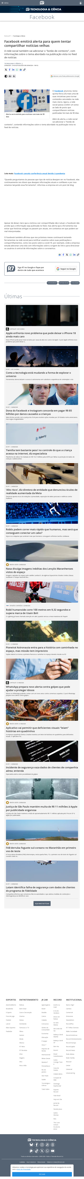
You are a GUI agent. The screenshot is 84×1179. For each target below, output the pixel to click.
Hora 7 (44, 1045)
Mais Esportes (10, 1028)
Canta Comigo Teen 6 (57, 1062)
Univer (68, 1065)
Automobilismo (11, 1005)
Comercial (69, 1012)
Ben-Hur (56, 1046)
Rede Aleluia (70, 1054)
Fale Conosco (31, 1162)
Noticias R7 (7, 36)
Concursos (45, 1024)
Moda (21, 1039)
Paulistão (9, 1031)
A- (14, 76)
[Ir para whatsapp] (47, 1151)
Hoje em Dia (57, 1099)
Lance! (8, 1024)
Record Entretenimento (74, 1039)
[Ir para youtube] (52, 1151)
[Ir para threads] (52, 1144)
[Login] (80, 2)
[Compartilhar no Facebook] (10, 70)
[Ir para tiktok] (36, 1151)
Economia (45, 1034)
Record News (70, 1050)
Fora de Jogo (10, 1016)
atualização (75, 283)
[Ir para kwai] (47, 1144)
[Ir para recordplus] (31, 1151)
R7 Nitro (22, 1046)
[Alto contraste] (6, 76)
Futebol (8, 1020)
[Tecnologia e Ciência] (42, 9)
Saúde (44, 1079)
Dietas (21, 1020)
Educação (45, 1037)
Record (57, 999)
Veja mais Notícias (42, 904)
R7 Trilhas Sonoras (72, 1028)
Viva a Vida (22, 1065)
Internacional (46, 1055)
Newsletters (70, 1020)
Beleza (21, 1005)
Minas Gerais (46, 1058)
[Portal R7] (42, 3)
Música (21, 1043)
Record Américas (71, 1035)
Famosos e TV (24, 1028)
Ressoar (69, 1062)
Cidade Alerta (57, 1074)
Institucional (74, 999)
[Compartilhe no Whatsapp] (17, 70)
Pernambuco (46, 1066)
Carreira (68, 1009)
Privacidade (41, 1162)
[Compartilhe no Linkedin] (13, 70)
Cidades (44, 1020)
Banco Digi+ (70, 1005)
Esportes (11, 999)
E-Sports (9, 1012)
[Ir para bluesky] (31, 1144)
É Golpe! (44, 1041)
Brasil (43, 1009)
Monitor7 (45, 1062)
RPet (21, 1054)
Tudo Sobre (45, 1089)
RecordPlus (70, 1024)
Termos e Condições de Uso (56, 1162)
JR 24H (45, 999)
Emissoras (69, 1016)
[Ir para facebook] (36, 1144)
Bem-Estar (22, 1009)
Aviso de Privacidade (24, 1169)
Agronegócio (46, 1005)
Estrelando (22, 1024)
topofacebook (52, 283)
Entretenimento (28, 999)
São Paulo (45, 1076)
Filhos (21, 1031)
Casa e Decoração (25, 1012)
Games (21, 1035)
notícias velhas (64, 283)
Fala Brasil (56, 1096)
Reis (54, 1119)
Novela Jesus (57, 1109)
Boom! (55, 1050)
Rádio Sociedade (71, 1031)
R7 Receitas (23, 1050)
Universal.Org (70, 1073)
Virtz (20, 1062)
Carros (44, 1016)
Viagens (21, 1058)
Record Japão (70, 1046)
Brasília (44, 1012)
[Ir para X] (42, 1151)
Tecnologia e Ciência (19, 36)
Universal (69, 1069)
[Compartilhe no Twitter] (6, 70)
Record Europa (71, 1043)
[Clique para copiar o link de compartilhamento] (24, 70)
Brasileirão (9, 1009)
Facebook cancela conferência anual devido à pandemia (39, 173)
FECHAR (42, 1174)
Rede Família (70, 1058)
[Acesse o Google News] (21, 69)
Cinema (21, 1016)
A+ (10, 76)
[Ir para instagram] (42, 1144)
